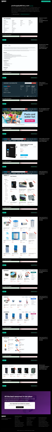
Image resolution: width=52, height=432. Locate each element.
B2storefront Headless (31, 430)
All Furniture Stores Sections (25, 14)
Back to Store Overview (16, 14)
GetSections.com (21, 430)
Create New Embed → (20, 407)
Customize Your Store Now (46, 1)
